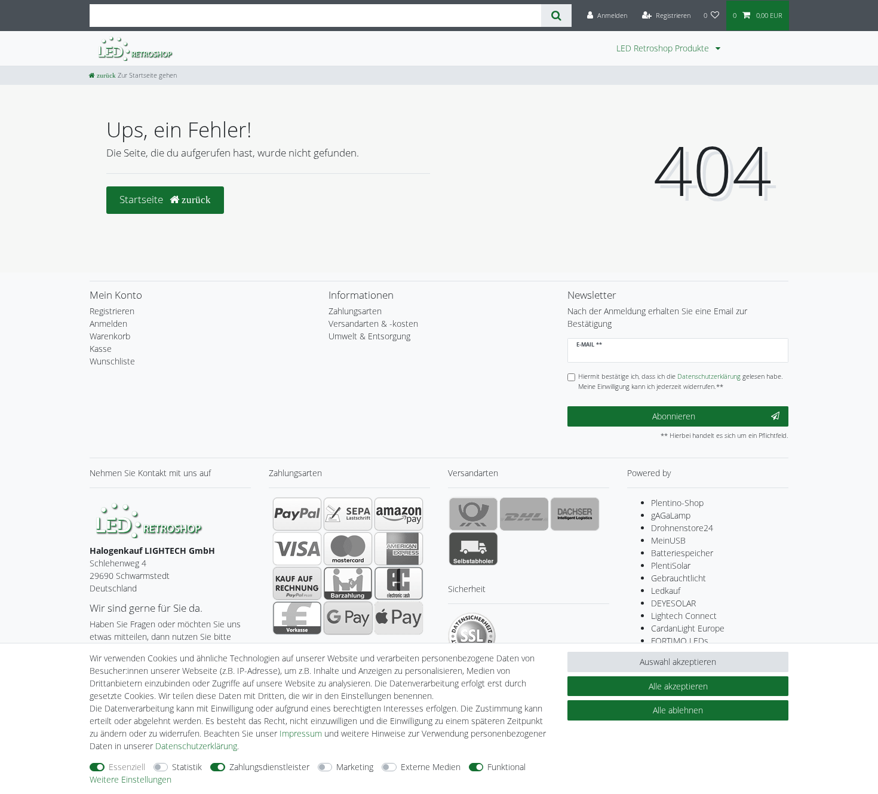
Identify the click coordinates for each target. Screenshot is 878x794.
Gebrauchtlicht (678, 578)
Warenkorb (110, 336)
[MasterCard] (348, 548)
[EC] (398, 583)
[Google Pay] (348, 617)
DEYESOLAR (673, 603)
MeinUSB (668, 540)
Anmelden (108, 323)
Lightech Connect (684, 615)
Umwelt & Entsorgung (369, 336)
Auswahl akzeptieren (678, 661)
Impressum (301, 733)
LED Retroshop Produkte (663, 48)
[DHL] (524, 513)
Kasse (101, 348)
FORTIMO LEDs (679, 640)
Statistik (187, 766)
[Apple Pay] (398, 617)
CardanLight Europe (687, 628)
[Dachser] (574, 513)
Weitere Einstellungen (130, 779)
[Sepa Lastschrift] (348, 513)
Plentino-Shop (677, 502)
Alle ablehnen (678, 710)
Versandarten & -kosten (373, 323)
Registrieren (112, 311)
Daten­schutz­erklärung (196, 746)
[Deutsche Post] (473, 513)
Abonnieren (673, 416)
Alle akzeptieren (678, 686)
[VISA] (297, 548)
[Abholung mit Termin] (473, 548)
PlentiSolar (670, 565)
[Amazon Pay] (398, 513)
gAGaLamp (670, 515)
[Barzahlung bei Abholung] (348, 583)
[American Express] (398, 548)
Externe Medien (431, 766)
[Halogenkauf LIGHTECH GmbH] (149, 519)
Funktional (506, 766)
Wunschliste (112, 361)
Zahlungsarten (355, 311)
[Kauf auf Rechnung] (297, 583)
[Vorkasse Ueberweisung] (297, 617)
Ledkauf (665, 590)
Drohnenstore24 (682, 528)
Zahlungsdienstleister (269, 766)
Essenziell (127, 766)
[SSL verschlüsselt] (472, 636)
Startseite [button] (142, 199)
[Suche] (556, 15)
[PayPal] (297, 513)
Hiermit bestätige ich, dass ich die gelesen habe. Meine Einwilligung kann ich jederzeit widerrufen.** (680, 381)
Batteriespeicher (682, 553)
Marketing (354, 766)
